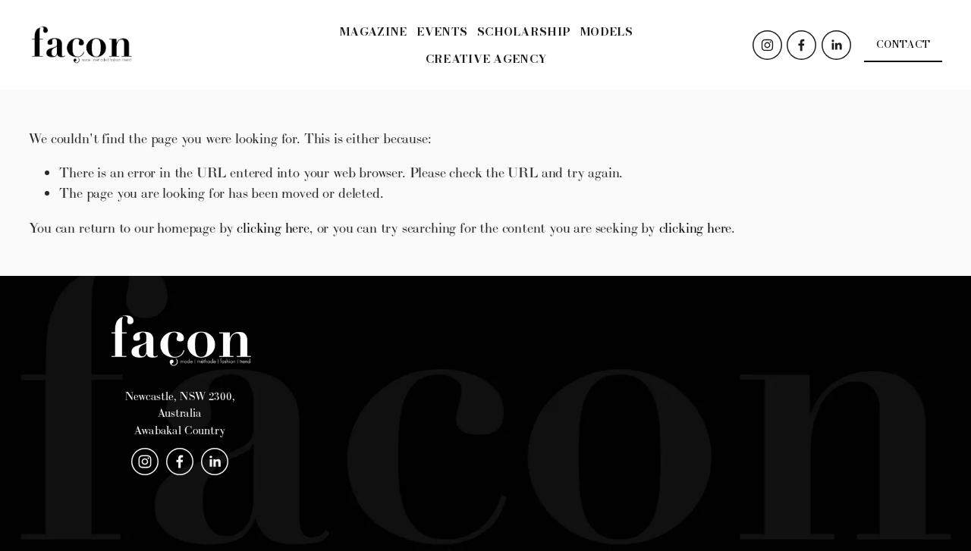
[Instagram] (767, 45)
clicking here (273, 227)
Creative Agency (487, 58)
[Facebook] (801, 45)
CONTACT (903, 44)
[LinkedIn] (836, 45)
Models (606, 31)
